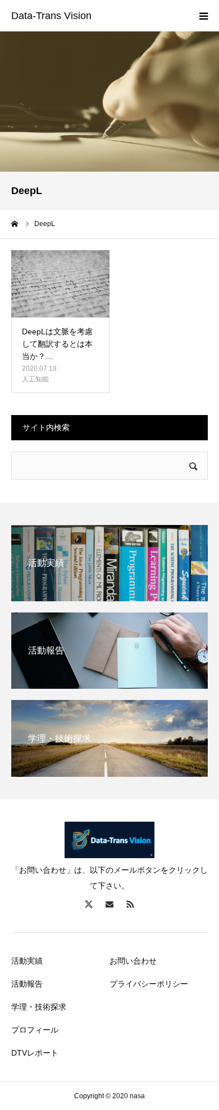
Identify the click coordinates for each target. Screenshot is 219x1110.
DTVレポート (34, 1052)
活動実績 (27, 960)
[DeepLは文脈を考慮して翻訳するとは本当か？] (60, 283)
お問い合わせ (133, 960)
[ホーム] (15, 224)
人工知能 (35, 379)
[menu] (203, 15)
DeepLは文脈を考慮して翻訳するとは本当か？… (57, 344)
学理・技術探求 (38, 1006)
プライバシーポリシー (149, 983)
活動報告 (27, 983)
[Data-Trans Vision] (51, 16)
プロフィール (34, 1029)
